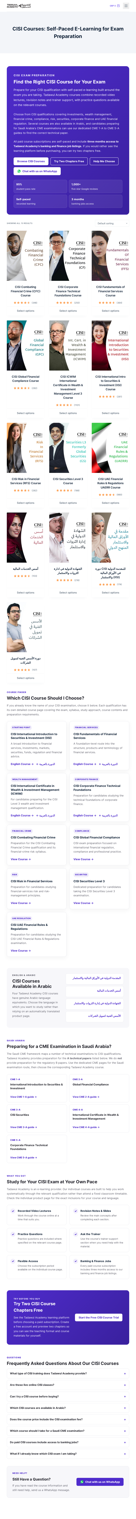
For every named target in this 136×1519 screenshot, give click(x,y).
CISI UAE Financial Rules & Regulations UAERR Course (110, 483)
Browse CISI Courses (31, 161)
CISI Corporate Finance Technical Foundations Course (68, 291)
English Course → (22, 764)
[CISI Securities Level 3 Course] (68, 448)
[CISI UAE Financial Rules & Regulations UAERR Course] (110, 448)
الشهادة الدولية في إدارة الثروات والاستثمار (97, 1003)
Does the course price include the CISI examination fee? (46, 1419)
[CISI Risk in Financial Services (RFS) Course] (25, 448)
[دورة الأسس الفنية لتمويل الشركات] (25, 627)
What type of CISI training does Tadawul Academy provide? (48, 1373)
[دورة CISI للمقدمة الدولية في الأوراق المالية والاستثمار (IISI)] (110, 538)
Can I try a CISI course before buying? (34, 1396)
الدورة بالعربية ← (45, 764)
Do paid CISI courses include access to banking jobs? (44, 1442)
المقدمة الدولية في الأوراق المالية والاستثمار (97, 978)
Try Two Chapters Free (69, 161)
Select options (25, 310)
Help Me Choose (104, 161)
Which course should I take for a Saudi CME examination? (47, 1430)
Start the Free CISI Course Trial (99, 1317)
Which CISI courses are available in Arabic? (38, 1408)
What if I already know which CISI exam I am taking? (43, 1453)
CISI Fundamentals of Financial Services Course (110, 291)
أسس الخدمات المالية (25, 568)
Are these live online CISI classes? (32, 1384)
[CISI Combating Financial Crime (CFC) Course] (25, 256)
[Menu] (126, 6)
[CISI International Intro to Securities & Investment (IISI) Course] (110, 345)
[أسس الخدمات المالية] (25, 538)
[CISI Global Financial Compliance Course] (25, 345)
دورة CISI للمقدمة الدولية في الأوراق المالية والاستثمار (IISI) (110, 573)
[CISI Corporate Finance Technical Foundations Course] (68, 256)
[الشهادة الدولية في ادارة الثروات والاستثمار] (68, 538)
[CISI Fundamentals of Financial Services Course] (110, 256)
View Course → (21, 859)
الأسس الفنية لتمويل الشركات (104, 1015)
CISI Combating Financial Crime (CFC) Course (25, 291)
